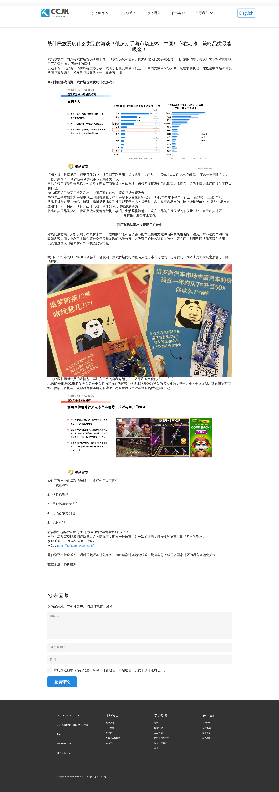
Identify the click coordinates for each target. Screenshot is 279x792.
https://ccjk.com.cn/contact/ (75, 545)
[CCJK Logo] (55, 13)
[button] (106, 12)
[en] (246, 13)
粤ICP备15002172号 (97, 776)
